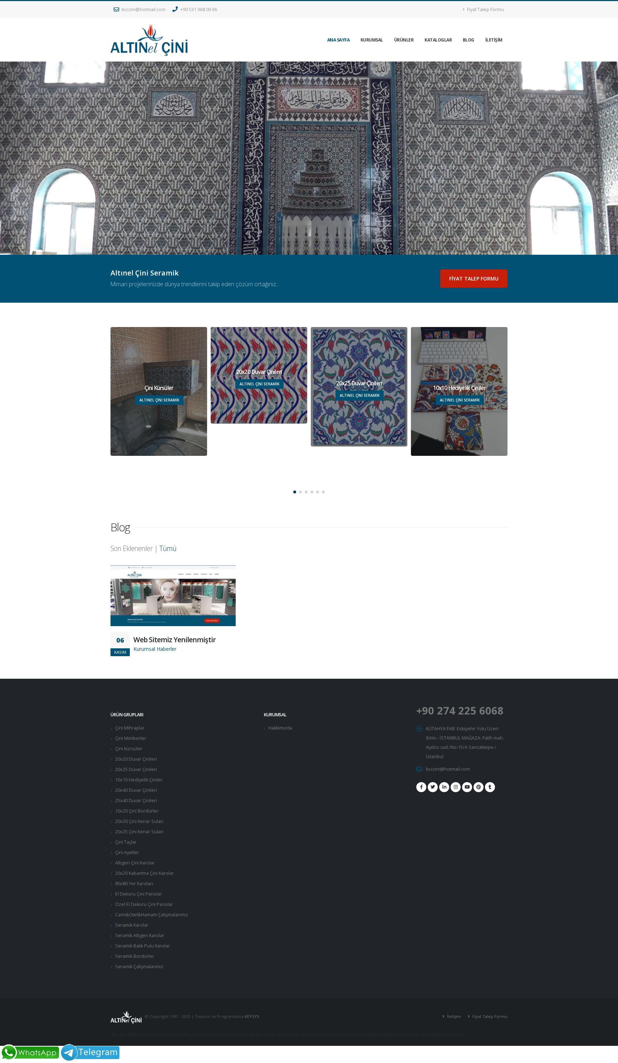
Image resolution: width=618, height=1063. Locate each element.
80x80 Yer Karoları (134, 884)
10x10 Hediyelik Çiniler (139, 780)
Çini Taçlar (126, 842)
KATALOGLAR (438, 40)
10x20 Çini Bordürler (136, 811)
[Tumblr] (490, 787)
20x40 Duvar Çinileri (136, 790)
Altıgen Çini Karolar (135, 863)
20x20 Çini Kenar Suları (139, 821)
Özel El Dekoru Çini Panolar (144, 904)
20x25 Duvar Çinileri (136, 769)
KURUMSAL (371, 40)
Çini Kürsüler (128, 749)
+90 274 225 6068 (460, 710)
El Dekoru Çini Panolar (138, 894)
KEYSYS (252, 1016)
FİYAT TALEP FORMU (474, 278)
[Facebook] (421, 787)
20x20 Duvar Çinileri (136, 759)
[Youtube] (467, 787)
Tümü (167, 548)
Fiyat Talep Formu (485, 9)
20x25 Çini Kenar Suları (139, 832)
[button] (295, 492)
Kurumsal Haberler (154, 648)
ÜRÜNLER (404, 40)
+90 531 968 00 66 (198, 9)
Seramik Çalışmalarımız (139, 967)
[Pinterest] (479, 787)
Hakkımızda (280, 728)
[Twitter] (433, 787)
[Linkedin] (444, 787)
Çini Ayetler (127, 852)
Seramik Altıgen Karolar (139, 935)
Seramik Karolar (131, 925)
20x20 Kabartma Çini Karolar (144, 873)
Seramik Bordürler (134, 956)
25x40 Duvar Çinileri (136, 801)
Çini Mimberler (130, 738)
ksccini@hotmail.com (143, 9)
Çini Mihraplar (129, 728)
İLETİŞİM (493, 40)
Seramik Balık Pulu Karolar (142, 946)
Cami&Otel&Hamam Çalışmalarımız (151, 915)
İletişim (453, 1016)
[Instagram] (456, 787)
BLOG (468, 40)
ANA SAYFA (338, 40)
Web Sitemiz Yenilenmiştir (174, 639)
